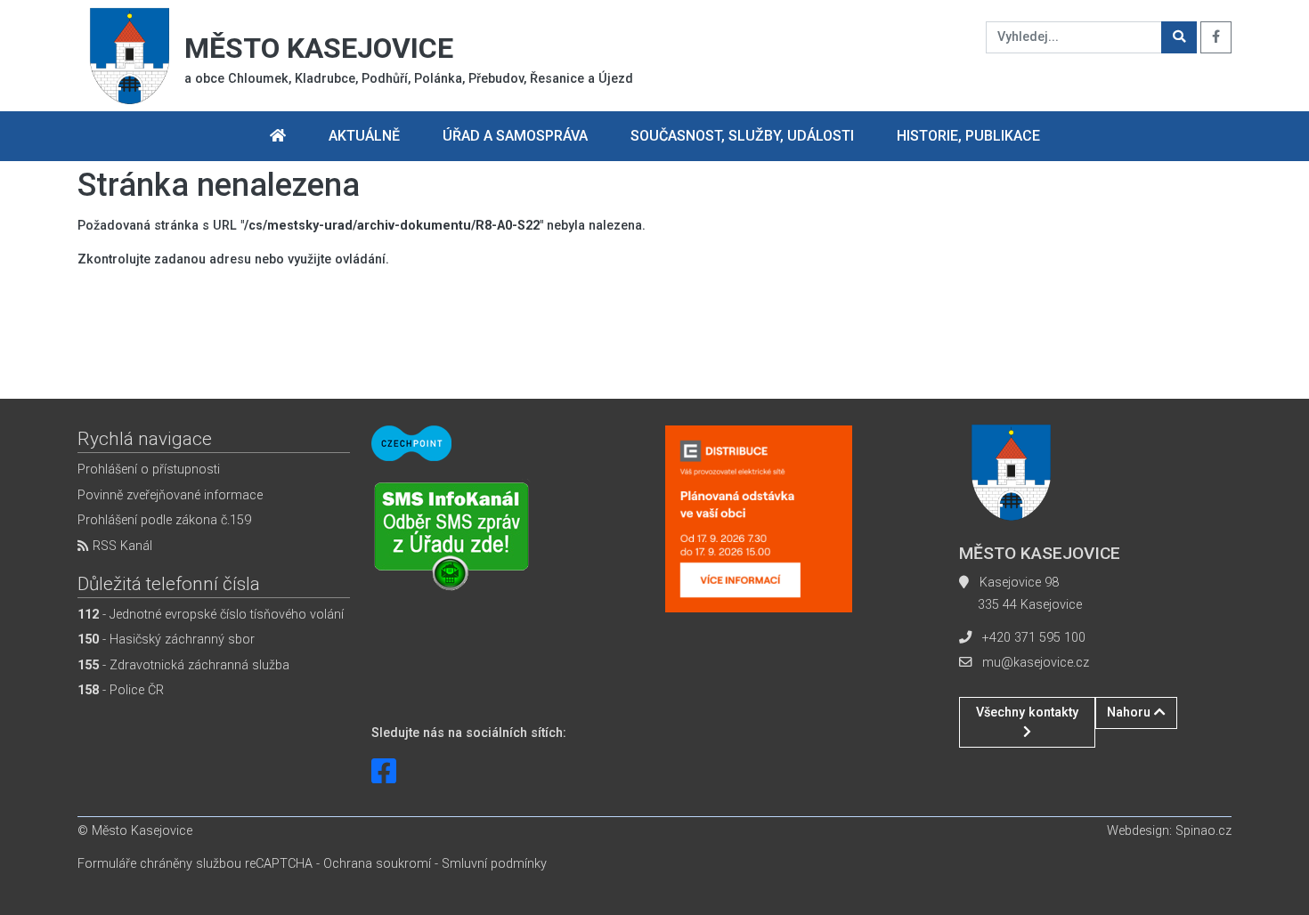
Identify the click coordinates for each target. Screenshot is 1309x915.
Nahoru (1130, 712)
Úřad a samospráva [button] (515, 135)
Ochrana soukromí (377, 863)
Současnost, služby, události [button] (742, 135)
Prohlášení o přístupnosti (148, 469)
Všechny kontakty (1027, 712)
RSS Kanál (120, 546)
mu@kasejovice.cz (1035, 662)
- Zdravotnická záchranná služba (183, 665)
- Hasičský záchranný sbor (166, 639)
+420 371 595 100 (1033, 637)
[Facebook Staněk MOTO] (383, 772)
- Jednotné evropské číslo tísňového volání (210, 614)
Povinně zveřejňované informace (170, 495)
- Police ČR (120, 690)
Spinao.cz (1203, 830)
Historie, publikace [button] (968, 135)
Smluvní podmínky (494, 863)
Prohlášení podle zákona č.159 (164, 520)
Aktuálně (364, 135)
